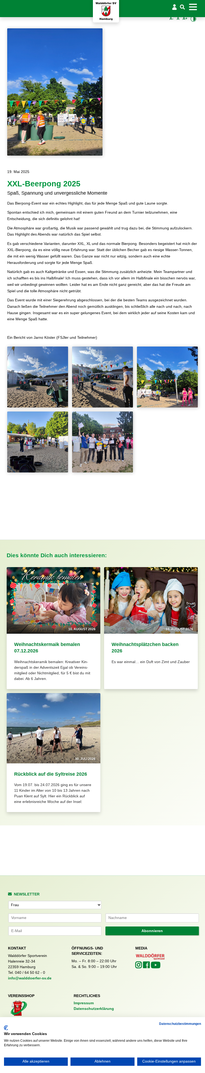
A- (171, 18)
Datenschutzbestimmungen (180, 1024)
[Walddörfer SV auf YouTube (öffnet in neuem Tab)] (155, 966)
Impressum (84, 1003)
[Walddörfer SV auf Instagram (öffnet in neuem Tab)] (139, 966)
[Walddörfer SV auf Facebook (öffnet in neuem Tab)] (147, 966)
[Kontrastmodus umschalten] (193, 19)
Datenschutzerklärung (94, 1008)
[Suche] (182, 7)
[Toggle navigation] (193, 7)
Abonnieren (152, 931)
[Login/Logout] (174, 7)
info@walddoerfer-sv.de (30, 978)
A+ (185, 18)
